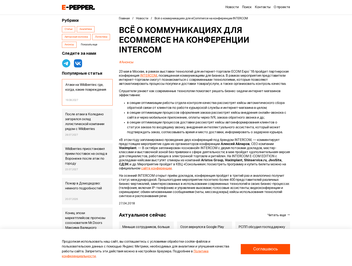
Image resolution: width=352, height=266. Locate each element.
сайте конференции (156, 168)
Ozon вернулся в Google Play (202, 227)
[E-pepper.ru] (78, 7)
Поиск (247, 7)
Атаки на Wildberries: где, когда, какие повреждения (85, 87)
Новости (232, 7)
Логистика (101, 37)
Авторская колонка (76, 37)
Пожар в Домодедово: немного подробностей (83, 186)
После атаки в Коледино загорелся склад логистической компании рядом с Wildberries (84, 122)
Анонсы (69, 45)
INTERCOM (148, 75)
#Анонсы (126, 62)
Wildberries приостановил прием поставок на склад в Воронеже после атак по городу (86, 156)
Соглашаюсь (265, 249)
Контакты (263, 7)
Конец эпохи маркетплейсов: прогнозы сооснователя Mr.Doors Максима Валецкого (85, 221)
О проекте (282, 7)
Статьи (69, 29)
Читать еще (277, 215)
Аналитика (85, 29)
